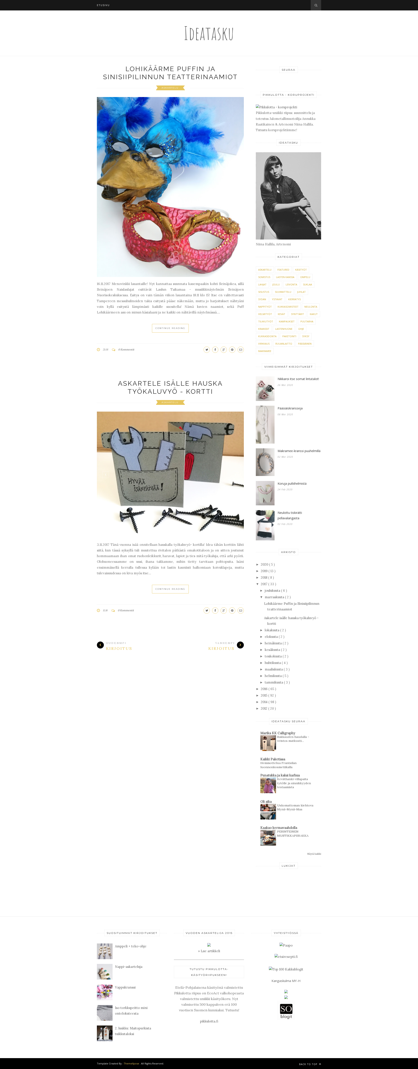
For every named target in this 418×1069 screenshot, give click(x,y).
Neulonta (310, 306)
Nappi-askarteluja (128, 967)
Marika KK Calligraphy (277, 733)
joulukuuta (273, 590)
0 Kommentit (126, 349)
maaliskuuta (274, 669)
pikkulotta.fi (209, 1021)
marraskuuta (275, 597)
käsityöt (301, 269)
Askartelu (171, 87)
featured (283, 269)
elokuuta (272, 637)
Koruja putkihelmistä (292, 483)
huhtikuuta (273, 663)
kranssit (263, 328)
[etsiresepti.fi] (286, 957)
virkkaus (264, 343)
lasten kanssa (285, 277)
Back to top (308, 1064)
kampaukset (287, 321)
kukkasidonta (267, 336)
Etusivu (103, 5)
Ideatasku (209, 33)
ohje (301, 328)
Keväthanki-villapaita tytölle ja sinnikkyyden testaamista (294, 783)
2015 (264, 695)
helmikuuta (274, 676)
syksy (305, 336)
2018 (264, 577)
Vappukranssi (125, 987)
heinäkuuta (274, 643)
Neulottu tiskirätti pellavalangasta (290, 515)
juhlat (301, 291)
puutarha (306, 321)
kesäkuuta (273, 650)
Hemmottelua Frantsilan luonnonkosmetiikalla (278, 765)
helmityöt (265, 314)
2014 (264, 702)
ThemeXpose (131, 1063)
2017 (264, 584)
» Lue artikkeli (209, 951)
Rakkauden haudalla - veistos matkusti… (293, 739)
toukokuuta (274, 656)
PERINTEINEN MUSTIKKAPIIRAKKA (292, 833)
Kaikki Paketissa (272, 759)
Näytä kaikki (314, 853)
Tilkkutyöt (265, 321)
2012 (264, 708)
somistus (264, 277)
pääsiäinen (305, 343)
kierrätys (294, 299)
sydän (262, 299)
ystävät (277, 299)
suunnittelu (283, 291)
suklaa (307, 284)
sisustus (263, 291)
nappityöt (265, 306)
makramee (264, 351)
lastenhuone (283, 328)
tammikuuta (274, 682)
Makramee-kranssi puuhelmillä (299, 451)
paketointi (289, 336)
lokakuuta (272, 630)
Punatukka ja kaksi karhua (280, 775)
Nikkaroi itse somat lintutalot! (298, 379)
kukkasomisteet (288, 306)
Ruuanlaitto (283, 343)
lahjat (262, 284)
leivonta (291, 284)
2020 (265, 564)
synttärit (297, 314)
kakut (314, 314)
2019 (264, 571)
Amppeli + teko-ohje (131, 946)
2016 (264, 689)
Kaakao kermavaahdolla (278, 828)
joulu (276, 284)
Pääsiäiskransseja (290, 408)
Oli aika (266, 801)
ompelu (305, 277)
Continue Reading (170, 328)
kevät (281, 314)
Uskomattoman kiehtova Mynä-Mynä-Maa (295, 807)
